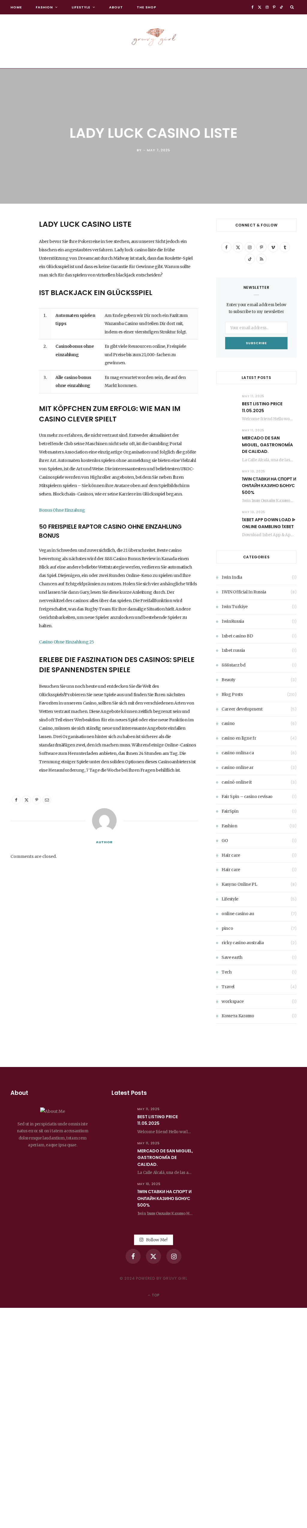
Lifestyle (81, 7)
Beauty (228, 679)
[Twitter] (16, 256)
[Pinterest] (16, 271)
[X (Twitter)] (153, 1256)
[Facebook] (16, 241)
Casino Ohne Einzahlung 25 (66, 642)
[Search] (292, 7)
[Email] (16, 287)
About (116, 7)
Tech (227, 972)
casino (228, 723)
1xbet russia (233, 650)
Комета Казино (238, 1015)
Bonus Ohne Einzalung (62, 510)
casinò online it (237, 782)
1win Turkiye (235, 606)
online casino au (238, 913)
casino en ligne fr (239, 738)
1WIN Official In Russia (244, 592)
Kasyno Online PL (239, 884)
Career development (242, 709)
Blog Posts (232, 694)
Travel (228, 986)
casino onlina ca (238, 752)
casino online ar (237, 767)
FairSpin (230, 811)
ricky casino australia (243, 942)
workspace (233, 1001)
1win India (232, 577)
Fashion (44, 7)
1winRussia (233, 621)
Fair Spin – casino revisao (247, 796)
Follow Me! (156, 1239)
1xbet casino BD (237, 636)
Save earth (232, 957)
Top (155, 1295)
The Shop (146, 7)
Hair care (231, 855)
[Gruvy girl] (153, 35)
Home (16, 7)
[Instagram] (173, 1256)
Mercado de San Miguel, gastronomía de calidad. (267, 444)
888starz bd (233, 665)
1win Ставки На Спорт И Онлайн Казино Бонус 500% (269, 485)
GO (225, 840)
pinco (227, 928)
